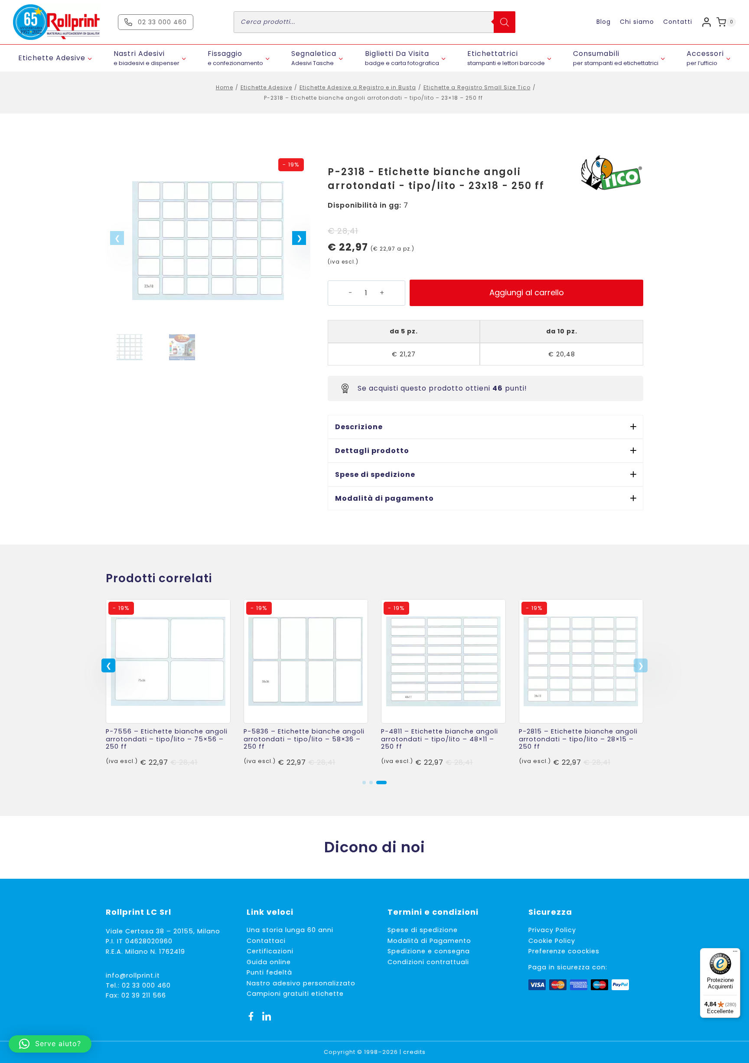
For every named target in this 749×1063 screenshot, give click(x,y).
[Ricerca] (504, 22)
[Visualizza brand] (610, 173)
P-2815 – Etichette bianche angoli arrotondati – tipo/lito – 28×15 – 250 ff (578, 739)
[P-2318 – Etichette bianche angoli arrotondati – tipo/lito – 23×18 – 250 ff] (208, 240)
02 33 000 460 (146, 985)
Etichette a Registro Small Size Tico (477, 87)
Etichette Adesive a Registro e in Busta (358, 87)
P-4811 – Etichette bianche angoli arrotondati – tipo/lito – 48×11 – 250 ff (439, 739)
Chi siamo (637, 21)
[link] (168, 685)
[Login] (706, 22)
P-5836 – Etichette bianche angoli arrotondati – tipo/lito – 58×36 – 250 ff (304, 739)
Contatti (677, 21)
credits (414, 1052)
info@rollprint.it (133, 975)
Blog (603, 21)
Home (224, 87)
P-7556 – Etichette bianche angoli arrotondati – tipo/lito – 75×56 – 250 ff (167, 739)
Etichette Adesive (266, 87)
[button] (299, 238)
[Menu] (735, 953)
